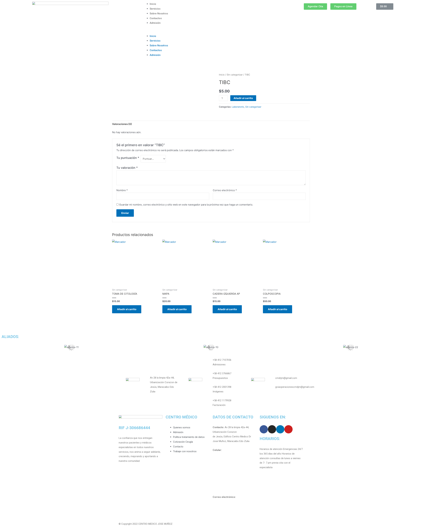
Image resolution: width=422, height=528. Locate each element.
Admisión (155, 22)
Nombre (122, 190)
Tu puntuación (127, 158)
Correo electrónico (225, 190)
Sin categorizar (235, 74)
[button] (211, 31)
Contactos (156, 18)
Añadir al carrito (243, 98)
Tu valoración (127, 167)
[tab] (122, 124)
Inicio (153, 3)
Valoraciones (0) (122, 124)
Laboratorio (238, 106)
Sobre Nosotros (159, 13)
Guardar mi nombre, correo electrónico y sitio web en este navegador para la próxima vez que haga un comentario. (186, 204)
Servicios (155, 8)
